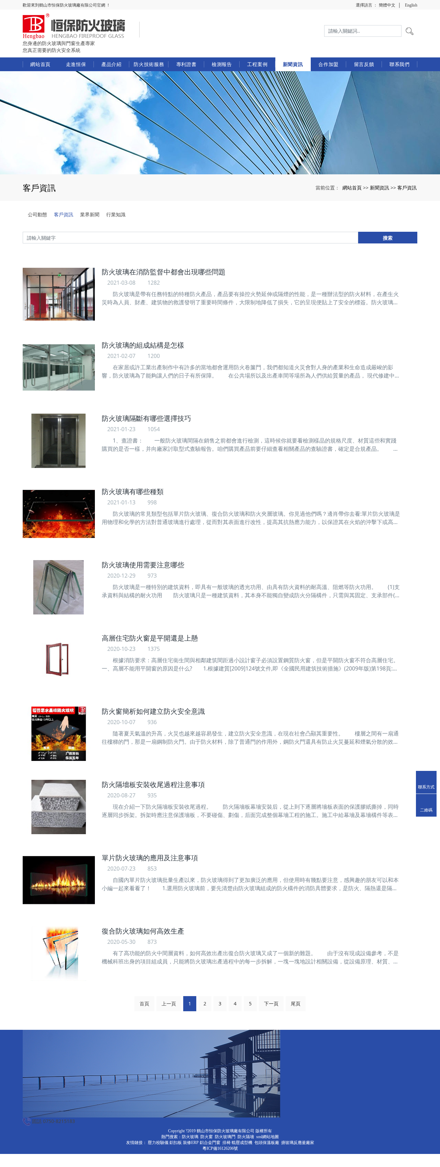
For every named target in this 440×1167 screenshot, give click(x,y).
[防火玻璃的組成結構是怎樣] (59, 367)
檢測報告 (222, 64)
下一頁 (271, 1003)
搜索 (388, 238)
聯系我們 (399, 64)
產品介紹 (111, 64)
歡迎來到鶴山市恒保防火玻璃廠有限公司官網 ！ (66, 5)
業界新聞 (89, 214)
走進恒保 (76, 64)
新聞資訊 (293, 64)
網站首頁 (40, 64)
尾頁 (295, 1003)
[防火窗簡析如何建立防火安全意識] (59, 734)
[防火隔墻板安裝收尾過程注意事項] (59, 807)
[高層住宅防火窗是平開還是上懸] (59, 660)
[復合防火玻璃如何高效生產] (59, 953)
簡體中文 (387, 5)
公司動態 (37, 214)
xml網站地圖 (267, 1136)
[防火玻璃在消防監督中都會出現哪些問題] (59, 294)
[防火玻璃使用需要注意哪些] (59, 587)
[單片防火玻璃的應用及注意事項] (59, 880)
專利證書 (186, 64)
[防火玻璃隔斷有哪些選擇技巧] (59, 441)
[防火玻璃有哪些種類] (59, 514)
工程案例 (257, 64)
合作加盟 (328, 64)
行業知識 (115, 214)
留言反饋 (364, 64)
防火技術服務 (149, 64)
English (411, 5)
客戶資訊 (407, 187)
